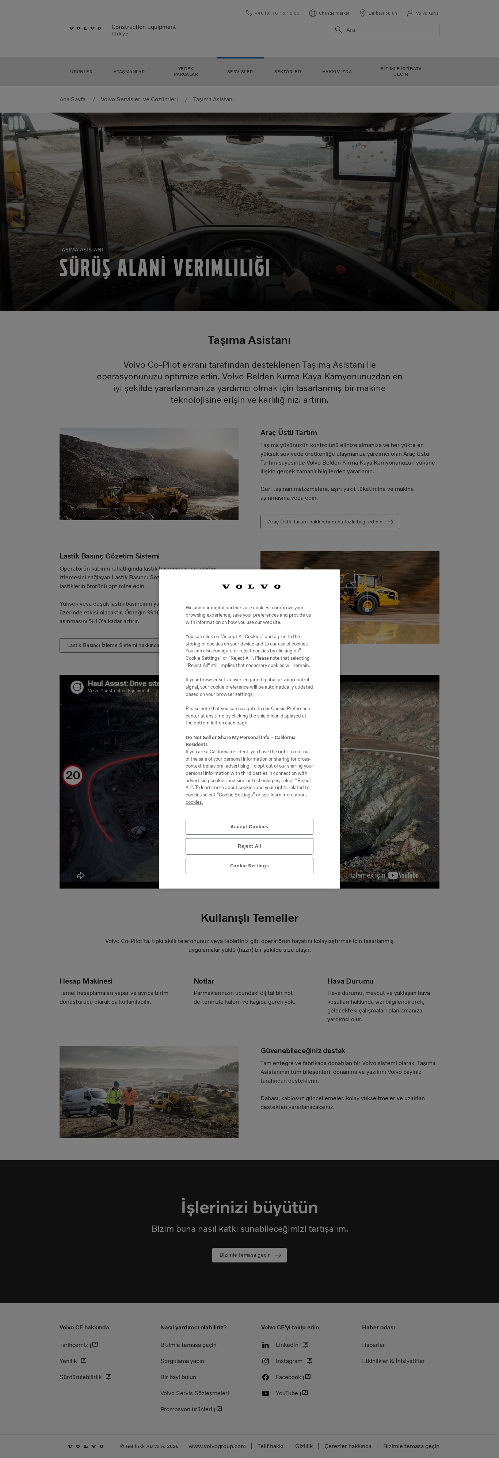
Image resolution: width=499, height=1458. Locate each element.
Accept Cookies (249, 826)
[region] (249, 729)
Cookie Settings (249, 865)
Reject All (249, 846)
